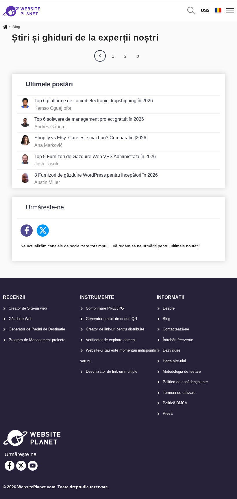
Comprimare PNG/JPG (105, 308)
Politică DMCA (175, 403)
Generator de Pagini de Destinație (37, 329)
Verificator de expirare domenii (111, 340)
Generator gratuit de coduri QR (111, 319)
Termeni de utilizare (179, 392)
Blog (166, 319)
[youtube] (33, 466)
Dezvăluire (171, 350)
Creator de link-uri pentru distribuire (115, 329)
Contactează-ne (176, 329)
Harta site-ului (174, 361)
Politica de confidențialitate (185, 382)
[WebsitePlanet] (5, 27)
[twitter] (21, 466)
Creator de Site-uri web (28, 308)
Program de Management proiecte (37, 340)
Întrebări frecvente (178, 340)
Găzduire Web (20, 319)
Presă (168, 413)
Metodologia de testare (182, 371)
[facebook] (9, 466)
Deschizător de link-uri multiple (111, 371)
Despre (169, 308)
